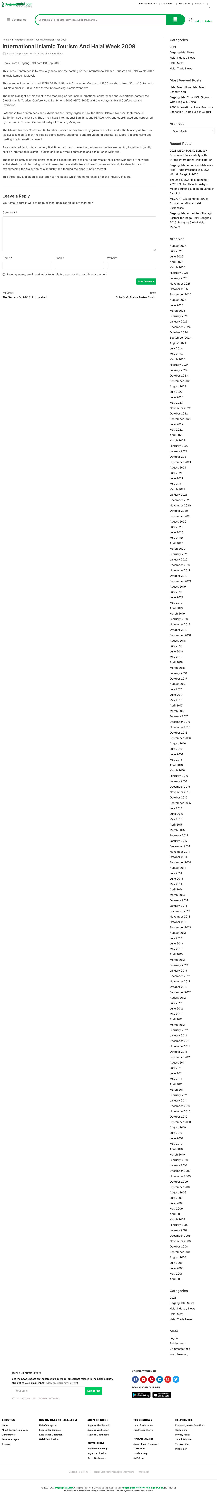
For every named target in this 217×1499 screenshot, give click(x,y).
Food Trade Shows (143, 1429)
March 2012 (177, 1024)
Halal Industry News (52, 53)
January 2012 (178, 1035)
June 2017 (176, 694)
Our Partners (8, 1434)
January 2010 (178, 1165)
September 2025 (180, 294)
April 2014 (176, 889)
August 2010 (178, 1127)
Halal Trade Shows (143, 1425)
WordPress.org (179, 1354)
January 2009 (179, 1230)
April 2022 (176, 435)
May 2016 (176, 759)
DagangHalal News (182, 52)
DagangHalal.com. (64, 1487)
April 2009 (176, 1214)
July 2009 (176, 1198)
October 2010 (178, 1116)
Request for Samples (50, 1429)
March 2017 (177, 711)
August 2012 (178, 997)
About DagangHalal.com (15, 1429)
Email (59, 258)
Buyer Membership (97, 1448)
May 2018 (176, 657)
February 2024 (179, 364)
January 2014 (178, 905)
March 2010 (177, 1154)
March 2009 (177, 1219)
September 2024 (180, 337)
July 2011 (176, 1068)
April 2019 (176, 608)
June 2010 (176, 1138)
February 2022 (179, 445)
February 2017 (179, 716)
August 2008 (178, 1257)
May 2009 (176, 1208)
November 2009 (180, 1176)
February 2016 (179, 775)
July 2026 (176, 251)
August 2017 (178, 683)
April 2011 (176, 1084)
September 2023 (180, 381)
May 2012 (176, 1014)
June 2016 (176, 754)
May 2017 (176, 700)
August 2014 (178, 867)
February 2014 (179, 900)
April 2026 (176, 262)
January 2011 (178, 1100)
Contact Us (181, 1429)
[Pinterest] (151, 1379)
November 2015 (180, 792)
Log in (174, 1338)
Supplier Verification (98, 1429)
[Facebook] (135, 1379)
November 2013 (180, 916)
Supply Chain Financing (145, 1443)
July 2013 (176, 938)
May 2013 (176, 949)
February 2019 (179, 619)
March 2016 (177, 770)
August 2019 (178, 586)
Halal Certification (48, 1439)
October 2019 (178, 575)
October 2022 (179, 413)
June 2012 (176, 1008)
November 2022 (180, 408)
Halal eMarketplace (148, 3)
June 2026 (176, 256)
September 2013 (180, 927)
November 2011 (180, 1046)
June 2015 (176, 813)
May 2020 (176, 537)
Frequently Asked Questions (189, 1425)
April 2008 (176, 1279)
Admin (10, 53)
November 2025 (180, 283)
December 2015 (180, 786)
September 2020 (180, 516)
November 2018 (180, 624)
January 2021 (178, 494)
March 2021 (177, 489)
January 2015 (178, 840)
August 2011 (177, 1062)
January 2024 (179, 370)
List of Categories (48, 1425)
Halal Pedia (184, 3)
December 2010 (180, 1106)
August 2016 (178, 743)
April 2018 (176, 662)
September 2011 (180, 1057)
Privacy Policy (182, 1434)
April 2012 (176, 1019)
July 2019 (176, 592)
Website (112, 258)
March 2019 (177, 613)
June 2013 (176, 943)
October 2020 (179, 510)
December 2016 (180, 721)
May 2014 (176, 884)
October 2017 (178, 678)
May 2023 (176, 402)
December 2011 (180, 1041)
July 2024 (176, 348)
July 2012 (176, 1003)
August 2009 (178, 1192)
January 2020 (179, 559)
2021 (173, 47)
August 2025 (178, 299)
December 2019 (180, 565)
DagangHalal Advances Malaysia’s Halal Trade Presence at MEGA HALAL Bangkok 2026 (191, 169)
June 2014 (176, 878)
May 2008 (176, 1273)
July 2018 (176, 646)
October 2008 (179, 1246)
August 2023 (178, 386)
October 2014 (178, 857)
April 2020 (176, 543)
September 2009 (180, 1187)
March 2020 (177, 548)
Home (6, 39)
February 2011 (179, 1095)
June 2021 (176, 478)
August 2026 (178, 245)
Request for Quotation (51, 1434)
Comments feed (180, 1348)
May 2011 (176, 1078)
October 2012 (178, 986)
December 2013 (180, 911)
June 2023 (176, 397)
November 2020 (180, 505)
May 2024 (176, 354)
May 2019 (176, 602)
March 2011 (177, 1089)
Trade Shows (168, 3)
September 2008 (180, 1252)
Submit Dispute (183, 1439)
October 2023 (179, 375)
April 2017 (176, 705)
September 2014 (180, 862)
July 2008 (176, 1262)
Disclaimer (181, 1448)
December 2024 (180, 327)
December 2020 (180, 500)
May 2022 (176, 429)
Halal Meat (176, 63)
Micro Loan (139, 1448)
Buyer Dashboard (96, 1458)
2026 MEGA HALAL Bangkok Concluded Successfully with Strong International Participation (191, 155)
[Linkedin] (159, 1379)
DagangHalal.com (78, 1471)
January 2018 (178, 673)
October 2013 (178, 922)
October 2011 (178, 1051)
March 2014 (177, 895)
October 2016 (178, 732)
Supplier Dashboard (98, 1434)
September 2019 (180, 581)
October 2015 (178, 797)
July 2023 (176, 391)
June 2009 (176, 1203)
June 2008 (176, 1268)
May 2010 (176, 1143)
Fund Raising (140, 1453)
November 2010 (180, 1111)
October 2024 (179, 332)
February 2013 (179, 965)
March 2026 (177, 267)
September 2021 (180, 462)
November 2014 (180, 851)
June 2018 (176, 651)
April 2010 (176, 1149)
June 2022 (176, 424)
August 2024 (178, 343)
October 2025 (179, 289)
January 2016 (178, 781)
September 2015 (180, 803)
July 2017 (176, 689)
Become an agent (11, 1439)
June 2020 (176, 532)
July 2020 (176, 527)
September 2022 (180, 419)
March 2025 (177, 310)
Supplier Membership (98, 1425)
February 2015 (179, 835)
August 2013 (178, 932)
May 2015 (176, 819)
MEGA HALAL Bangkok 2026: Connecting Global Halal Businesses (189, 203)
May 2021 (176, 483)
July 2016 (176, 749)
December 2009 (180, 1170)
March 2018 (177, 667)
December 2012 (180, 976)
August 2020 (178, 521)
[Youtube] (143, 1379)
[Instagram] (167, 1379)
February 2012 (179, 1030)
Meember (144, 1471)
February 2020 (179, 554)
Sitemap (6, 1443)
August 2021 (178, 467)
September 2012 (180, 992)
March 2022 (177, 440)
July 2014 (176, 873)
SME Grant (138, 1458)
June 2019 (176, 597)
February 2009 (179, 1224)
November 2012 (180, 981)
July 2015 (176, 808)
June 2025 (176, 305)
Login (197, 21)
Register (208, 21)
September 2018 (180, 635)
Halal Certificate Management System (114, 1471)
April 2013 (176, 954)
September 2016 (180, 738)
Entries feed (177, 1343)
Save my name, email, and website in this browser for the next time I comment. (57, 274)
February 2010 (179, 1160)
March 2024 (177, 359)
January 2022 (179, 451)
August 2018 (178, 640)
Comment (10, 212)
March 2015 (177, 830)
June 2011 (176, 1073)
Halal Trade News (181, 68)
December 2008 (180, 1235)
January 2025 (179, 321)
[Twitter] (176, 1379)
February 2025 (179, 316)
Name (7, 258)
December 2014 (180, 846)
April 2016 (176, 765)
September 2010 (180, 1122)
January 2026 (179, 278)
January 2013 (178, 970)
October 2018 (178, 629)
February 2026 (179, 272)
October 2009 (179, 1181)
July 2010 (176, 1132)
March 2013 (177, 959)
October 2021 (178, 456)
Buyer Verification (96, 1453)
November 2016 (180, 727)
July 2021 (176, 473)
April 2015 (176, 824)
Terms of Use (182, 1443)
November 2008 (180, 1241)
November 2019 (180, 570)
